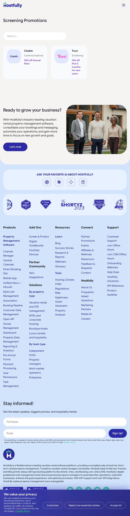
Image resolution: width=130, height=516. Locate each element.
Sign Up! (117, 433)
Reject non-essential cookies (84, 505)
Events (85, 245)
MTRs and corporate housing (35, 319)
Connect (87, 227)
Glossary (60, 266)
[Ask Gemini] (71, 182)
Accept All (115, 505)
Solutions (35, 285)
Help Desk (113, 272)
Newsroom (87, 259)
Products (9, 227)
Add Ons (35, 227)
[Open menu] (123, 5)
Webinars (60, 261)
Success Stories (64, 248)
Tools (58, 273)
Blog (58, 243)
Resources (62, 227)
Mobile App (10, 278)
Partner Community (37, 264)
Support (113, 227)
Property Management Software (11, 240)
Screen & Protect (39, 236)
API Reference (115, 285)
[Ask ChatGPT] (47, 182)
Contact (86, 272)
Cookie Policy (22, 511)
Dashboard (9, 332)
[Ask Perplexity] (83, 182)
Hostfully (87, 280)
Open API (8, 319)
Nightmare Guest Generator (61, 301)
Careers (86, 318)
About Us (86, 287)
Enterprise (35, 377)
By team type (37, 344)
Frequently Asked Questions (87, 296)
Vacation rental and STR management (38, 306)
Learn (58, 236)
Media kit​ (86, 314)
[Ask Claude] (59, 182)
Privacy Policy (69, 442)
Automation (10, 300)
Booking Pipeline (13, 305)
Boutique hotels (38, 328)
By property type (36, 294)
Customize (52, 505)
